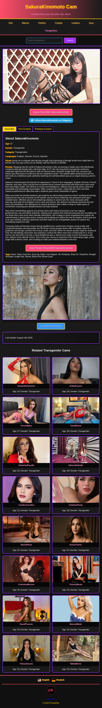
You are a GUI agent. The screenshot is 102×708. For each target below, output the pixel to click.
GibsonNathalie (75, 465)
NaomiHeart (26, 545)
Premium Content (43, 129)
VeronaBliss (26, 426)
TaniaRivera (75, 426)
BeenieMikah (76, 624)
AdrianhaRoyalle (26, 465)
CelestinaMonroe (26, 584)
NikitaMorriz (75, 664)
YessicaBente (75, 584)
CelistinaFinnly (76, 505)
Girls (11, 23)
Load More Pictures (51, 326)
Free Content (24, 129)
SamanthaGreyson (26, 386)
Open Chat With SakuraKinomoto (51, 112)
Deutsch (60, 680)
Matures (25, 23)
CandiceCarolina (26, 505)
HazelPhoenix (26, 624)
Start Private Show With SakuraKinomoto (51, 248)
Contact (51, 699)
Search (70, 40)
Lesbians (76, 23)
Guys (91, 23)
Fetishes (42, 23)
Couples (58, 23)
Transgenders (51, 31)
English (45, 680)
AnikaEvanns (75, 386)
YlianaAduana (26, 664)
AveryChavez (75, 545)
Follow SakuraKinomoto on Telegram (52, 120)
